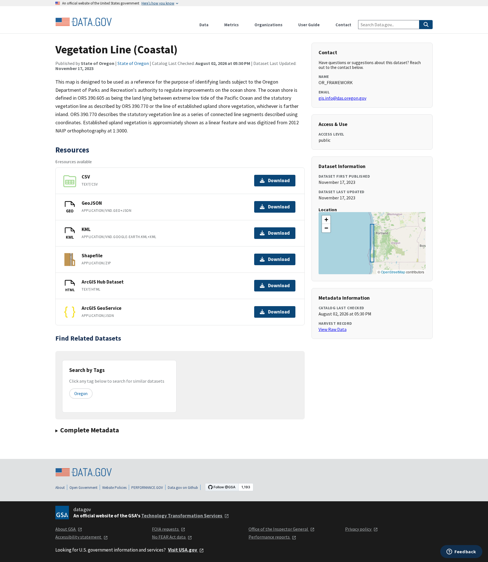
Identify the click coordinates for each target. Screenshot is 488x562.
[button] (326, 219)
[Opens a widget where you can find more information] (461, 552)
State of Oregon (133, 63)
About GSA (66, 529)
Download (279, 180)
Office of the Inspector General (279, 529)
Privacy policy (358, 529)
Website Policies (114, 487)
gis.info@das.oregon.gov (342, 98)
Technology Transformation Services (182, 516)
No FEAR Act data (169, 537)
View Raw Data (333, 329)
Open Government (83, 487)
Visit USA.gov (183, 550)
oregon (81, 393)
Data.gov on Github (183, 487)
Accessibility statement (78, 537)
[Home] (83, 22)
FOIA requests (166, 529)
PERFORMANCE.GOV (147, 487)
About (60, 487)
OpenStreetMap (393, 271)
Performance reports (270, 537)
